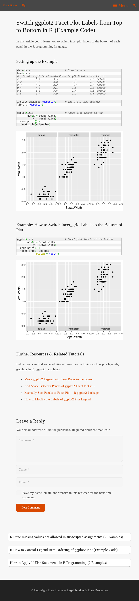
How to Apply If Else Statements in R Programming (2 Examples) (58, 563)
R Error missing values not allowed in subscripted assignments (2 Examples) (66, 537)
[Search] (134, 5)
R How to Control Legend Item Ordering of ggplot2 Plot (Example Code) (64, 550)
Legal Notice (75, 590)
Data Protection (98, 590)
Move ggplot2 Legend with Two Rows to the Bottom (59, 379)
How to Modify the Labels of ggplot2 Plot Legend (57, 399)
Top (130, 592)
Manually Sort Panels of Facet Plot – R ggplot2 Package (61, 392)
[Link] (23, 5)
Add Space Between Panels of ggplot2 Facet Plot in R (60, 386)
